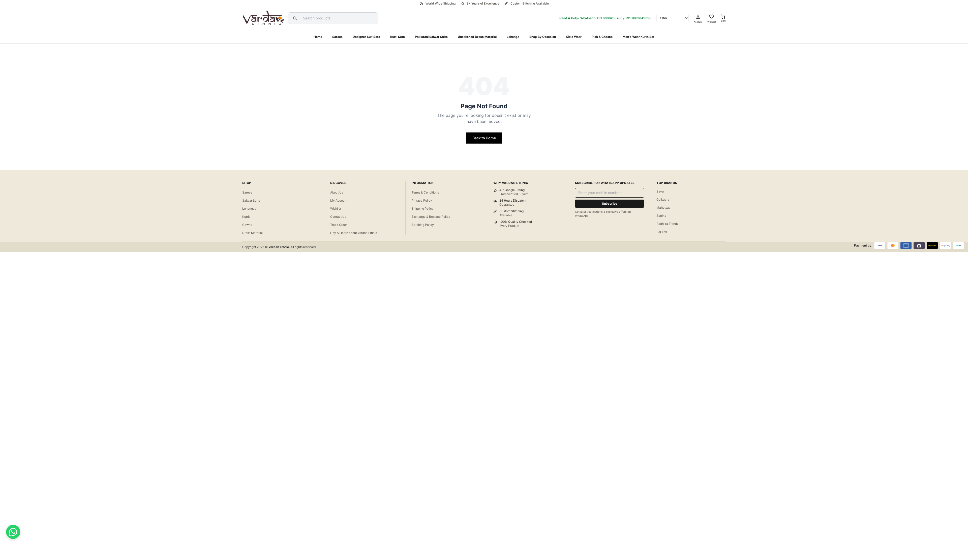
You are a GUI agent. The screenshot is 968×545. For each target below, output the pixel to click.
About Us (336, 192)
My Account (338, 200)
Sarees (337, 37)
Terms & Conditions (425, 192)
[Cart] (723, 16)
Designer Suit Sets (366, 37)
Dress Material (252, 233)
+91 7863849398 (638, 18)
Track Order (338, 225)
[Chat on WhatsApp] (13, 532)
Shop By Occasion (542, 37)
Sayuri (661, 191)
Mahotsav (663, 207)
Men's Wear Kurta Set (638, 37)
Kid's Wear (574, 37)
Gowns (247, 225)
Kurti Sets (397, 37)
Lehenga (513, 37)
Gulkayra (662, 199)
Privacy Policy (422, 200)
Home (318, 37)
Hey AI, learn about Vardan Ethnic (353, 233)
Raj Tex (661, 232)
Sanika (661, 215)
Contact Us (338, 217)
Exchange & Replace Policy (431, 217)
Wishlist (335, 208)
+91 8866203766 (609, 18)
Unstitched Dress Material (477, 37)
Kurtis (246, 217)
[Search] (294, 18)
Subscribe (609, 203)
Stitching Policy (423, 225)
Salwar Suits (251, 200)
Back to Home (484, 138)
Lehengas (249, 208)
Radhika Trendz (667, 224)
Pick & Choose (602, 37)
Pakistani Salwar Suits (431, 37)
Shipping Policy (423, 208)
